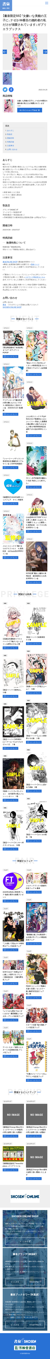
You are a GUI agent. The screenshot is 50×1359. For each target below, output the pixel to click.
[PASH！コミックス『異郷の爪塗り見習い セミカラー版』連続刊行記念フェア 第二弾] (36, 974)
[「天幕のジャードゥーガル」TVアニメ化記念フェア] (36, 1060)
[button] (5, 52)
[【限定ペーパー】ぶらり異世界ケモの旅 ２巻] (36, 721)
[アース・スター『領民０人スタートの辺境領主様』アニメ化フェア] (13, 1042)
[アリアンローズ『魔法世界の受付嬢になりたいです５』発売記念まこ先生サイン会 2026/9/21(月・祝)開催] (13, 389)
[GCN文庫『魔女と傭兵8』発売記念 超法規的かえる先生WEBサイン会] (36, 561)
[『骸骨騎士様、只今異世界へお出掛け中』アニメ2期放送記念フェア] (36, 921)
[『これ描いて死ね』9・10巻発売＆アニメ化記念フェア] (13, 929)
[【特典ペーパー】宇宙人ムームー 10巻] (36, 672)
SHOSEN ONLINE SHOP (12, 307)
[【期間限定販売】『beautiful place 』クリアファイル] (13, 1156)
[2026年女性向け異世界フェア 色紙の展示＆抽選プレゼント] (13, 886)
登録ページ (35, 264)
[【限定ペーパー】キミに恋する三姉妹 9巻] (36, 771)
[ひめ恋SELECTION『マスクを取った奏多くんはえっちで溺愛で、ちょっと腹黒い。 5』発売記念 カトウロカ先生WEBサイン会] (36, 513)
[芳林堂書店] (25, 1347)
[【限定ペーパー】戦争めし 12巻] (13, 676)
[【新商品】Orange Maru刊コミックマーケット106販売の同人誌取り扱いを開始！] (13, 1119)
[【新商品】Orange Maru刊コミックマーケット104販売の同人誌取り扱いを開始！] (36, 1119)
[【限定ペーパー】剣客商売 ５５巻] (36, 623)
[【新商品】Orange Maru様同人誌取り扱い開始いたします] (36, 1161)
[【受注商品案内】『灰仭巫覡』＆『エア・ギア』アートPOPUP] (13, 342)
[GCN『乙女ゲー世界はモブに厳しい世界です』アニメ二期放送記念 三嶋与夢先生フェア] (13, 970)
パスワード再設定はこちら (35, 277)
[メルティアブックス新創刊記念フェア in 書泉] (36, 881)
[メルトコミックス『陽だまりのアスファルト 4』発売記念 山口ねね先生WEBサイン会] (13, 534)
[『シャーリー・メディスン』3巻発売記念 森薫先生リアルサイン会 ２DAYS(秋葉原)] (13, 445)
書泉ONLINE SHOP (10, 261)
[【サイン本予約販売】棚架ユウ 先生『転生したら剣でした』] (36, 465)
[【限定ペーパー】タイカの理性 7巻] (36, 820)
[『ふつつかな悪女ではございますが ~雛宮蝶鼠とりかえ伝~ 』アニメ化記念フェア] (13, 1006)
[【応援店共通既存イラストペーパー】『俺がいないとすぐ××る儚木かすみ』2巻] (13, 625)
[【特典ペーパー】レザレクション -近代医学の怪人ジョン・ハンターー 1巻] (13, 778)
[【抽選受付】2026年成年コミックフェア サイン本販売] (13, 489)
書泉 (4, 304)
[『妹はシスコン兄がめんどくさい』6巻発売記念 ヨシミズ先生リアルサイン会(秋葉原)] (36, 351)
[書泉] (25, 1340)
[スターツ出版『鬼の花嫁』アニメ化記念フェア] (36, 1018)
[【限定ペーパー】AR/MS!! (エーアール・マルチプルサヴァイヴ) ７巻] (13, 726)
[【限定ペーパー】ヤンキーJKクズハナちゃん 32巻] (13, 829)
